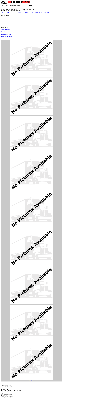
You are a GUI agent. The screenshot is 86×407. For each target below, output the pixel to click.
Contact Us (3, 5)
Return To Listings (6, 36)
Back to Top (31, 380)
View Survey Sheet (5, 29)
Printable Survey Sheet (6, 34)
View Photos (4, 31)
